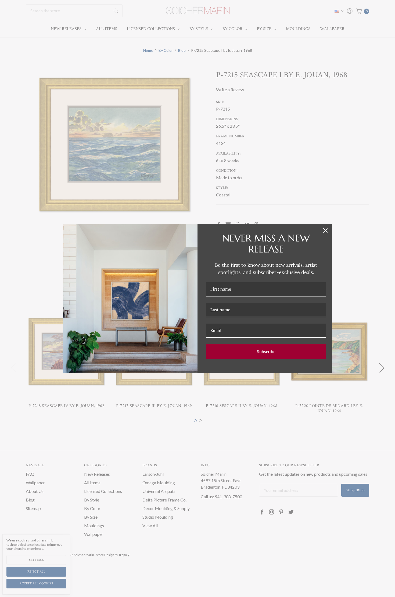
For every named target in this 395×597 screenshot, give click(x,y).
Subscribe (266, 351)
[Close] (325, 230)
